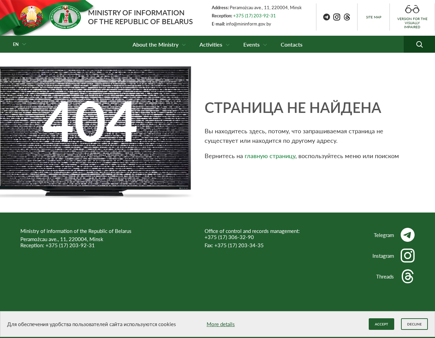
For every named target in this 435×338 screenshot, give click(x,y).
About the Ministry (155, 44)
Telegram (384, 235)
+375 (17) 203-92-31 (254, 15)
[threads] (347, 17)
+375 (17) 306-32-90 (229, 237)
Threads (385, 276)
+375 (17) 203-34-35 (239, 245)
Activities (210, 44)
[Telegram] (326, 17)
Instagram (383, 256)
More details (221, 324)
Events (251, 44)
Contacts (291, 44)
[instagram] (336, 17)
